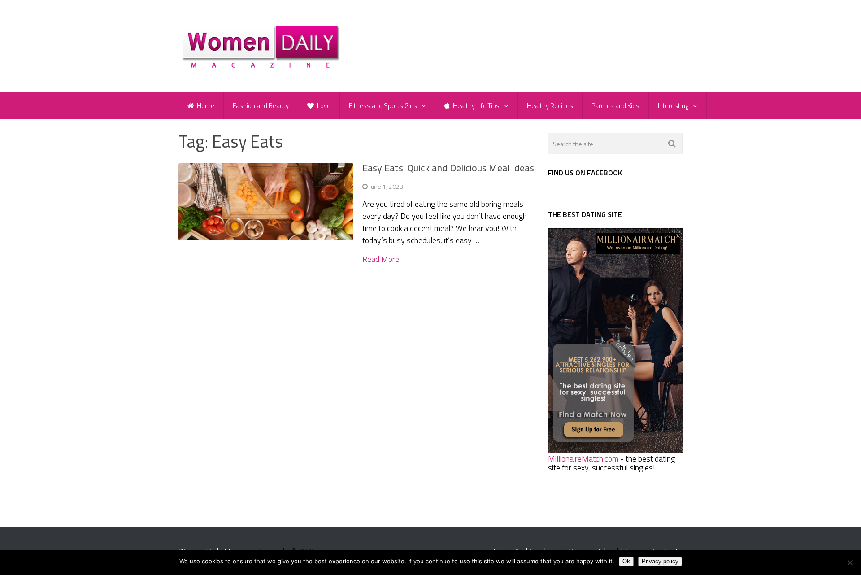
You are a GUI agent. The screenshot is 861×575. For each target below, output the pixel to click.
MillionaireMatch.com (583, 459)
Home (205, 105)
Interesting (673, 105)
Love (323, 105)
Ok (626, 561)
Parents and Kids (615, 105)
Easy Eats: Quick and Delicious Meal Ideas (448, 167)
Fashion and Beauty (261, 105)
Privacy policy (660, 561)
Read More (380, 259)
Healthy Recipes (550, 105)
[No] (849, 562)
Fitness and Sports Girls (383, 105)
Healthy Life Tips (476, 105)
